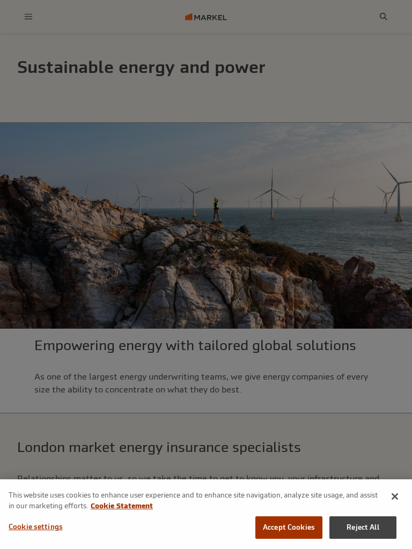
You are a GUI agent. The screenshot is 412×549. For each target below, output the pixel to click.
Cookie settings (36, 527)
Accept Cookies (289, 527)
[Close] (395, 496)
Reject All (363, 527)
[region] (206, 514)
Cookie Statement (122, 506)
